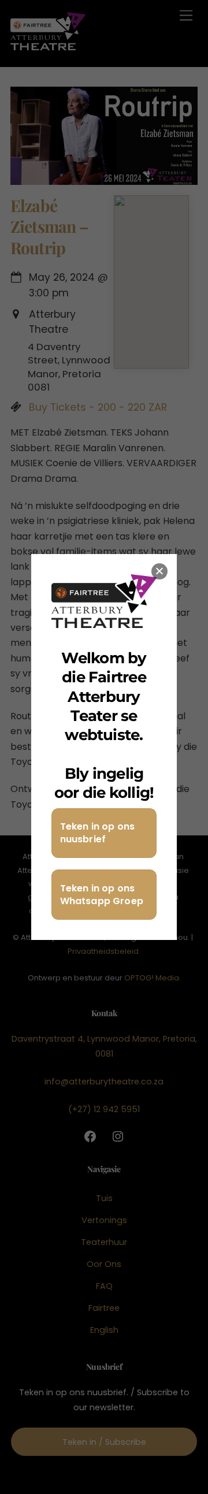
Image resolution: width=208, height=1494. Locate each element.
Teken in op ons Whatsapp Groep (101, 895)
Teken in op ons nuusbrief (97, 833)
